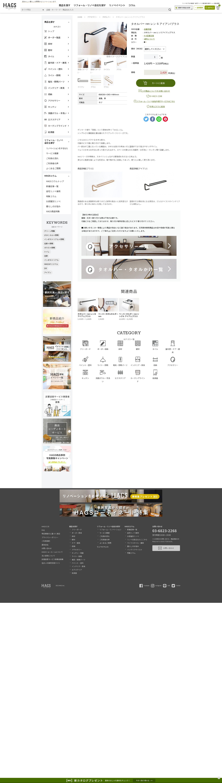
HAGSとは (45, 526)
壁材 (73, 539)
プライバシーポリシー (50, 537)
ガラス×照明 (49, 247)
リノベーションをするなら (57, 148)
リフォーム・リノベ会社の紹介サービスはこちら (156, 101)
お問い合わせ (47, 548)
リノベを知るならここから (137, 539)
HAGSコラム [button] (50, 176)
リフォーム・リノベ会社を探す (90, 5)
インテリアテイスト (134, 549)
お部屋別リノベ (53, 201)
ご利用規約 (46, 541)
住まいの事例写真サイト (51, 563)
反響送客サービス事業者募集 (52, 559)
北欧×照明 (48, 243)
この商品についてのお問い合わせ (156, 91)
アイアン (47, 272)
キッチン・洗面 (78, 553)
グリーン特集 (49, 231)
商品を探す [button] (49, 22)
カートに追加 (158, 83)
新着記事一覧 (52, 186)
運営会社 (45, 544)
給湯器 (74, 573)
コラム (131, 5)
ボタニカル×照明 (51, 235)
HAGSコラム (129, 526)
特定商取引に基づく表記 (51, 533)
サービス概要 (52, 153)
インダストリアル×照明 (54, 239)
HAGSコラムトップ (55, 181)
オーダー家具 (77, 533)
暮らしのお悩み (53, 206)
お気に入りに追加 (157, 106)
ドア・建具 (76, 543)
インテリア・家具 (78, 566)
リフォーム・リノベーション (110, 529)
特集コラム (51, 196)
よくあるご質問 (53, 168)
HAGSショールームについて (52, 552)
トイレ (47, 251)
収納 (73, 546)
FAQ (43, 530)
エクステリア (77, 569)
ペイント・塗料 (78, 563)
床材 (73, 536)
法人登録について (48, 555)
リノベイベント (117, 5)
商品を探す (64, 5)
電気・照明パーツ (78, 559)
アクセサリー (77, 549)
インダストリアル (51, 260)
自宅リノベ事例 (53, 191)
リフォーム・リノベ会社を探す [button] (53, 141)
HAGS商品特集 (53, 211)
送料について (149, 39)
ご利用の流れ (52, 158)
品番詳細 (147, 29)
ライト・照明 (77, 556)
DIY (45, 268)
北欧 (46, 256)
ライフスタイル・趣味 (135, 543)
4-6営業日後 (149, 35)
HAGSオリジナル (51, 264)
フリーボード (77, 529)
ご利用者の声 (52, 163)
